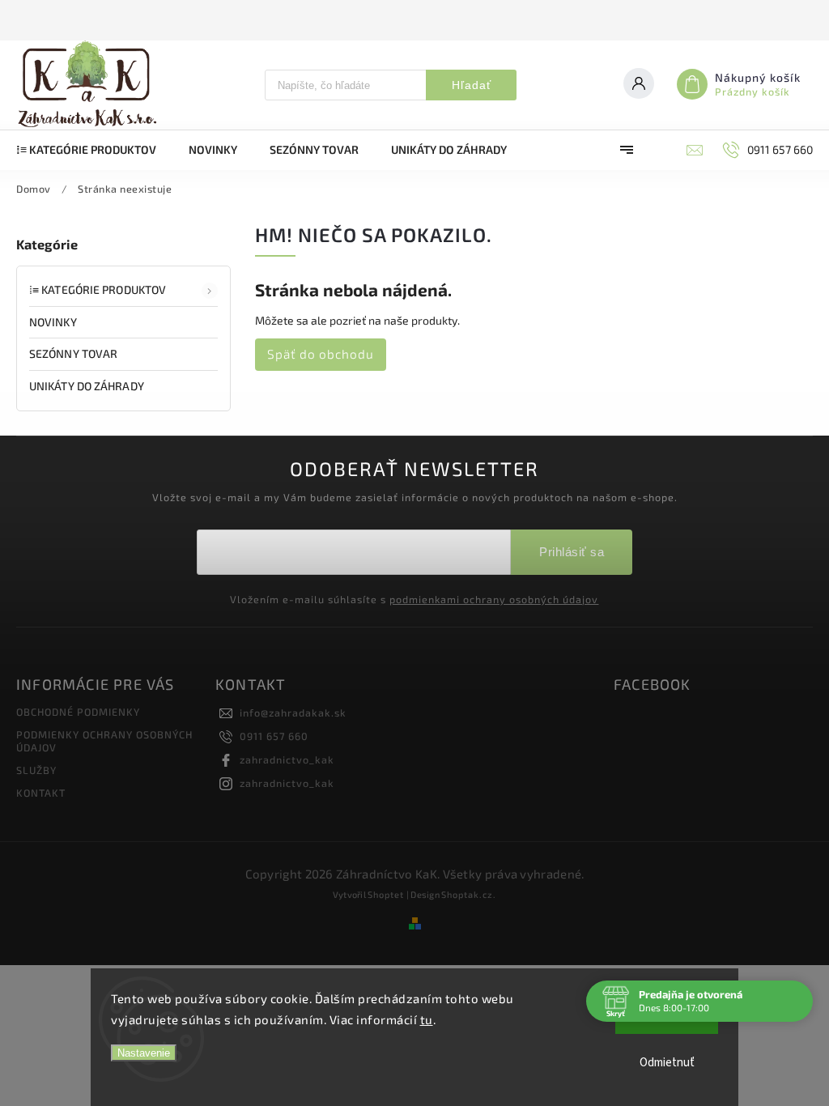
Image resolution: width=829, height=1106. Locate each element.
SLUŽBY (36, 770)
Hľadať (471, 85)
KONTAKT (41, 792)
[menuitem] (94, 150)
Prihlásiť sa (571, 552)
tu (426, 1019)
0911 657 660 (274, 736)
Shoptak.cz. (468, 894)
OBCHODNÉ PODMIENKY (78, 711)
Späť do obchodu (320, 354)
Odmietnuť (667, 1062)
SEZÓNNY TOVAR (73, 353)
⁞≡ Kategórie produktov (97, 289)
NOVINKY (53, 322)
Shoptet (386, 894)
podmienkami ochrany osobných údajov (493, 599)
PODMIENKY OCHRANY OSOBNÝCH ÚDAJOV (104, 741)
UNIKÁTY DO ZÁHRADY (86, 386)
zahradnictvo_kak (287, 759)
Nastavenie (143, 1053)
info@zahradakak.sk (293, 712)
